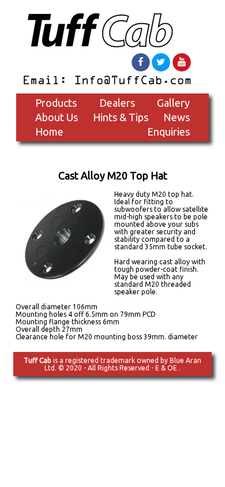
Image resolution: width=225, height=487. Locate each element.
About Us (56, 117)
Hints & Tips (120, 117)
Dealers (117, 102)
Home (49, 131)
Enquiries (168, 131)
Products (56, 102)
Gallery (173, 102)
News (176, 117)
